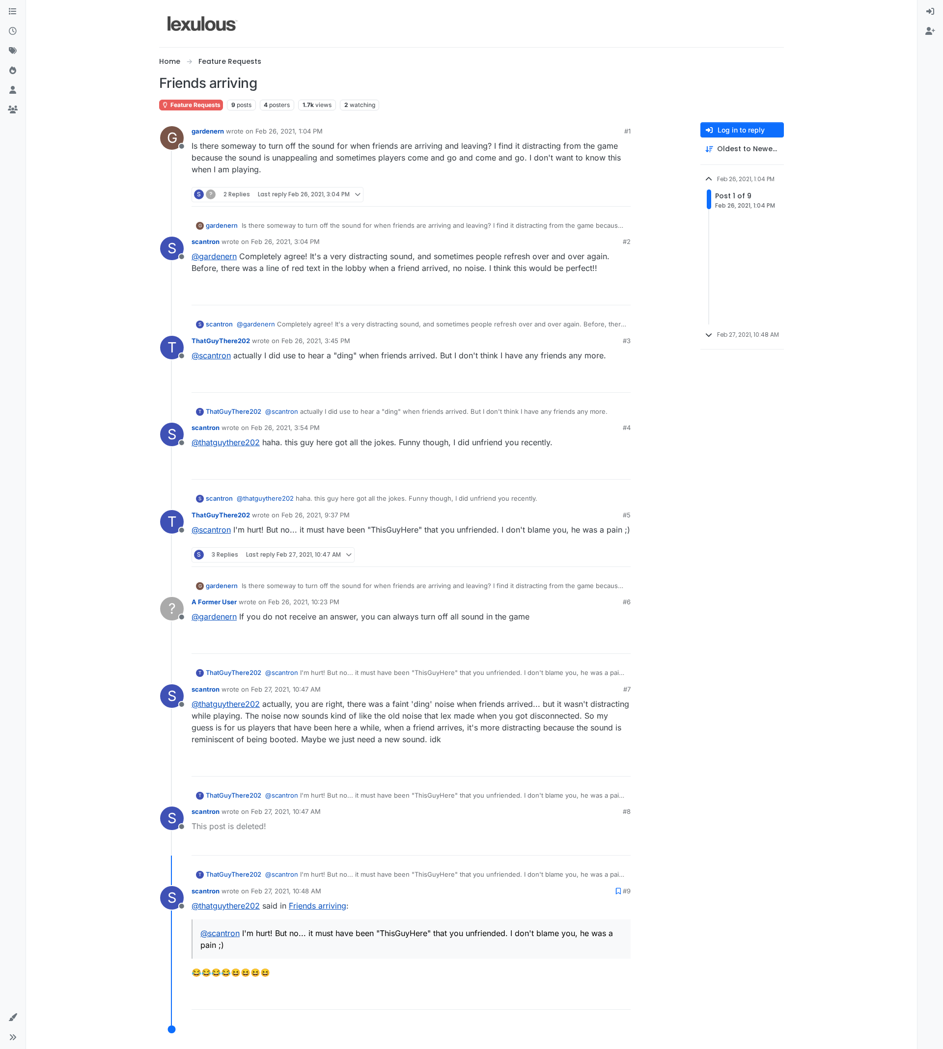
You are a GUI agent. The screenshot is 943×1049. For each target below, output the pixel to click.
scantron (206, 241)
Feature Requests (195, 104)
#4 (627, 427)
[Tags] (13, 51)
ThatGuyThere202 (221, 341)
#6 (627, 602)
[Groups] (13, 110)
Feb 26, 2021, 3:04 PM (285, 241)
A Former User (214, 602)
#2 (627, 241)
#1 (627, 131)
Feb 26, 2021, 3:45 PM (315, 341)
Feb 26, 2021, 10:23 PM (303, 602)
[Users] (13, 90)
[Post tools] (622, 194)
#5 (627, 515)
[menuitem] (930, 12)
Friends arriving (317, 906)
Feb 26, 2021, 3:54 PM (285, 427)
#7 (627, 689)
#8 (627, 811)
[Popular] (13, 71)
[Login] (930, 12)
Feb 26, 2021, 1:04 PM (289, 131)
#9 (627, 891)
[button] (13, 1017)
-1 (602, 642)
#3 (627, 341)
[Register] (930, 31)
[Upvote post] (585, 194)
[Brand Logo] (202, 23)
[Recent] (13, 31)
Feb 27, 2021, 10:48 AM (286, 891)
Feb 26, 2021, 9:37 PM (315, 515)
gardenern (208, 131)
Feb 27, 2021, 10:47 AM (286, 689)
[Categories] (13, 12)
